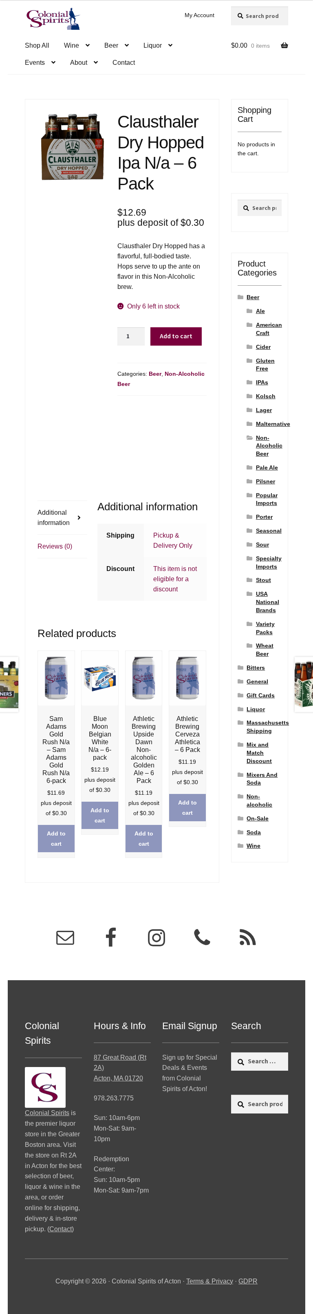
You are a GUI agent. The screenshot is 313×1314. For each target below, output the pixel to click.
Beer (111, 45)
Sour (262, 544)
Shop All (37, 45)
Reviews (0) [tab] (54, 546)
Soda (254, 832)
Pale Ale (267, 467)
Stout (263, 580)
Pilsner (265, 481)
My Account (199, 15)
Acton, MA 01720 (118, 1078)
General (257, 681)
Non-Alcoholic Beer (269, 445)
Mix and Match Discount (259, 752)
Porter (264, 517)
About (78, 62)
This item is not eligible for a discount (175, 579)
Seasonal (269, 530)
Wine (71, 45)
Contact (123, 62)
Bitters (256, 667)
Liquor (152, 45)
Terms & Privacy (209, 1281)
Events (35, 62)
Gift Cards (261, 695)
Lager (264, 410)
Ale (260, 311)
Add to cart (176, 336)
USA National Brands (267, 602)
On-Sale (258, 818)
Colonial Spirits (47, 1112)
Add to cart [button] (56, 838)
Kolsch (266, 396)
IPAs (262, 382)
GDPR (248, 1281)
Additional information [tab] (53, 517)
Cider (263, 347)
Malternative (273, 424)
